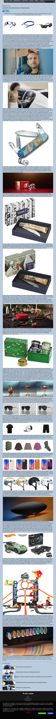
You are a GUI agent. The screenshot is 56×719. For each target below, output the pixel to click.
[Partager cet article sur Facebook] (3, 11)
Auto (7, 0)
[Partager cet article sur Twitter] (5, 11)
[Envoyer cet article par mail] (9, 11)
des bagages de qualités (22, 166)
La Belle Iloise (41, 369)
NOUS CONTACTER (49, 0)
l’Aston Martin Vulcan (12, 561)
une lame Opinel (27, 244)
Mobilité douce (17, 0)
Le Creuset (14, 330)
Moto (11, 0)
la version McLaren (36, 530)
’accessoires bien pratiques (19, 419)
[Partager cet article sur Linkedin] (7, 11)
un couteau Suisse (27, 193)
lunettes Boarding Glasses (23, 36)
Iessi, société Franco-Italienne (32, 398)
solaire (31, 48)
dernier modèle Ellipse (48, 75)
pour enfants (18, 48)
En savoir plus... (42, 713)
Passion (36, 0)
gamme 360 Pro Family (21, 110)
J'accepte (50, 713)
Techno (41, 0)
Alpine (12, 435)
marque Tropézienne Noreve (29, 471)
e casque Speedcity (13, 493)
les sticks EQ (12, 659)
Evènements (25, 0)
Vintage (31, 0)
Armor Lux (5, 454)
